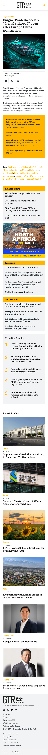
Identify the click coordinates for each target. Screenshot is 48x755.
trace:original (8, 176)
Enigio (37, 167)
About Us (6, 714)
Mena (5, 448)
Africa (5, 495)
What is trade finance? (10, 723)
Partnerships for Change (11, 726)
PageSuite (15, 752)
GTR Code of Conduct (10, 743)
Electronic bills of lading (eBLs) (21, 167)
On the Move (8, 636)
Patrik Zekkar (20, 173)
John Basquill (9, 76)
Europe (6, 542)
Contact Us (7, 717)
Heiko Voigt (34, 170)
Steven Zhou (32, 173)
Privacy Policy (8, 737)
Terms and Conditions (10, 734)
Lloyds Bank (8, 173)
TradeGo (19, 176)
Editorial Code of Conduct (12, 746)
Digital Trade (8, 17)
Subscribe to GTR (9, 720)
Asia (5, 589)
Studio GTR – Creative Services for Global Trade (20, 729)
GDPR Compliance (9, 740)
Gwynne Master (21, 170)
